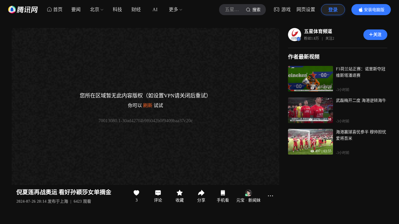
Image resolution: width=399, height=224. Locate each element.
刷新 (147, 105)
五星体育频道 (318, 31)
